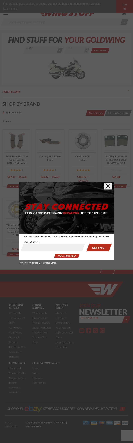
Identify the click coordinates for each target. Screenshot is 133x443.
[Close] (108, 186)
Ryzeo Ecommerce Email (44, 263)
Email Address (32, 242)
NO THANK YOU (66, 255)
